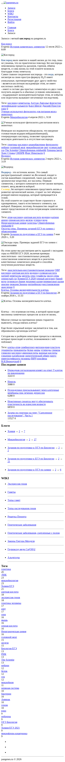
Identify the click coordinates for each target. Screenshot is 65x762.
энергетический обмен (37, 355)
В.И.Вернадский (10, 361)
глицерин (6, 355)
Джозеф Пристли (51, 105)
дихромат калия (34, 281)
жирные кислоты (48, 353)
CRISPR (20, 153)
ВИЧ (33, 358)
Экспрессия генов (17, 484)
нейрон (5, 147)
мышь (4, 620)
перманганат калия (53, 281)
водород (46, 217)
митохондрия (42, 347)
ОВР (57, 270)
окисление (7, 287)
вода (44, 220)
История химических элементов (27, 46)
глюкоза (56, 350)
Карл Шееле (35, 105)
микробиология (34, 147)
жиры (37, 350)
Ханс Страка (8, 153)
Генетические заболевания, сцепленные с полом (34, 533)
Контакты (13, 16)
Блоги (11, 10)
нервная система (10, 688)
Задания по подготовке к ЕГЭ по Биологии (33, 292)
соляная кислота (48, 273)
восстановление (50, 284)
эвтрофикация (9, 105)
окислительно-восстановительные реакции (31, 270)
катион (55, 217)
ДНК (4, 574)
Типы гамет (14, 500)
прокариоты (20, 350)
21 (9, 461)
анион (4, 220)
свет (46, 147)
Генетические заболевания (22, 524)
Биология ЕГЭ (9, 648)
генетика (12, 144)
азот (3, 608)
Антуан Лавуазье (40, 103)
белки (30, 350)
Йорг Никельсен (34, 153)
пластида (55, 347)
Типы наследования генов (22, 508)
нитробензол (35, 284)
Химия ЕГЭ (7, 586)
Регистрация (14, 19)
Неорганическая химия (13, 223)
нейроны (6, 716)
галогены (32, 223)
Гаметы (12, 492)
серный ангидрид (45, 278)
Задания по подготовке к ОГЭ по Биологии (31, 447)
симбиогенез (28, 347)
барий (59, 278)
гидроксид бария (16, 281)
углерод (37, 220)
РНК (3, 654)
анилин (5, 284)
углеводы (46, 350)
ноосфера (42, 358)
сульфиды (41, 275)
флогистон (55, 103)
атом (10, 217)
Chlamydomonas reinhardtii (32, 150)
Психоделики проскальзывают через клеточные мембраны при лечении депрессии (33, 391)
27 (35, 439)
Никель (12, 381)
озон (3, 108)
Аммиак (5, 699)
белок (4, 671)
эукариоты (7, 350)
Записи (11, 8)
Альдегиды (14, 557)
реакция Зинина (18, 284)
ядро (3, 710)
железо (29, 220)
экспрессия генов (10, 597)
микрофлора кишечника (14, 733)
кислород (13, 103)
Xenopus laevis (54, 150)
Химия (11, 431)
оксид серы (53, 275)
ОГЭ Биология (9, 722)
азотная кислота (32, 217)
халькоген (22, 105)
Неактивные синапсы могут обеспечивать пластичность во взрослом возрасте (30, 403)
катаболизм (18, 355)
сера (32, 275)
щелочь (26, 275)
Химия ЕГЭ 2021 (10, 727)
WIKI (10, 13)
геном (4, 705)
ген (3, 676)
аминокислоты (30, 353)
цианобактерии (37, 144)
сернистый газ (9, 278)
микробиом (7, 682)
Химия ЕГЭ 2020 (26, 278)
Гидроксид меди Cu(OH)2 (21, 549)
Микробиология (19, 117)
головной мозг (18, 147)
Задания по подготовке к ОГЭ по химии (29, 469)
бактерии (6, 693)
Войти (11, 22)
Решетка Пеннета (17, 516)
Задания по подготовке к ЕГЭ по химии (31, 234)
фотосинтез (52, 144)
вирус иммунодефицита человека (28, 357)
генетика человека (11, 603)
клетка (11, 347)
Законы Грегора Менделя (21, 541)
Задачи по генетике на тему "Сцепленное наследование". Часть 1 (30, 414)
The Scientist (11, 150)
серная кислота (17, 220)
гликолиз (6, 353)
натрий (5, 275)
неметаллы (24, 103)
